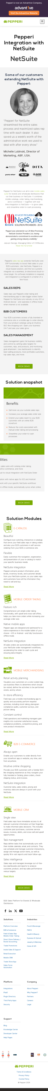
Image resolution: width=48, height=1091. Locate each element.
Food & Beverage (33, 926)
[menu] (42, 21)
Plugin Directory (10, 996)
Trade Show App (10, 961)
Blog (5, 1025)
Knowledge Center (11, 1029)
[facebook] (5, 911)
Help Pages (8, 1037)
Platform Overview (11, 926)
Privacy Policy (24, 1075)
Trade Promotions (10, 945)
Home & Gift (31, 946)
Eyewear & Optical (34, 938)
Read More (9, 586)
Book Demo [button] (24, 366)
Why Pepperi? (32, 992)
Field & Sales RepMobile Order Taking (11, 935)
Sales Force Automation (8, 966)
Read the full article (24, 246)
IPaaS (6, 992)
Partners (30, 996)
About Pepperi (32, 988)
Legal (29, 1004)
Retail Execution (10, 953)
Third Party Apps (10, 1000)
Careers (30, 1000)
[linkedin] (10, 911)
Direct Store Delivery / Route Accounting (12, 940)
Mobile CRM (8, 957)
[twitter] (15, 911)
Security (7, 1004)
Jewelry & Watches (34, 942)
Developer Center (10, 1033)
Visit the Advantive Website (24, 13)
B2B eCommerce (10, 930)
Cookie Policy (24, 1079)
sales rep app (18, 261)
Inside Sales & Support (12, 949)
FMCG (29, 930)
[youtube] (21, 911)
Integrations (8, 988)
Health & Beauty (33, 934)
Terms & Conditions (24, 1072)
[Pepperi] (13, 21)
